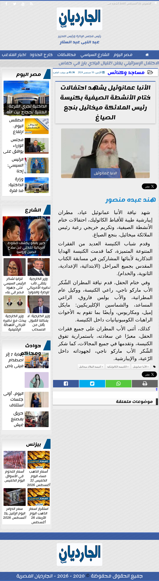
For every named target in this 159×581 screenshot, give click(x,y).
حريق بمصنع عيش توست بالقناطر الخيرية (29, 419)
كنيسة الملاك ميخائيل (90, 366)
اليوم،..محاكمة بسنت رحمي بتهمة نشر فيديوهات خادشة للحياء (28, 387)
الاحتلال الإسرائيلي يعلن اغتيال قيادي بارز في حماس (109, 63)
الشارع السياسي (30, 213)
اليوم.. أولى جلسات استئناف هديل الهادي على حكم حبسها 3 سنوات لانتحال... (26, 399)
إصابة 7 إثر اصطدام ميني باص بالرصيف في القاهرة (27, 360)
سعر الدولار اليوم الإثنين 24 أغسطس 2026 (14, 513)
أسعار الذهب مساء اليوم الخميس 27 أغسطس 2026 (38, 478)
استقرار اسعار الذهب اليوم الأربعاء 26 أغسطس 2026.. (38, 517)
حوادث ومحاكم (30, 349)
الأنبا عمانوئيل (140, 366)
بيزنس (33, 444)
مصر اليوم (28, 74)
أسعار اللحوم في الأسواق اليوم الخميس (15, 476)
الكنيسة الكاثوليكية (117, 366)
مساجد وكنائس (126, 73)
